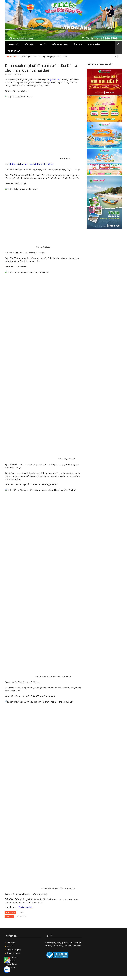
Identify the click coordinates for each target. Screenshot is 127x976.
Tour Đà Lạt (14, 51)
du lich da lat (22, 916)
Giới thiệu (29, 44)
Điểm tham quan (60, 44)
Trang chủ (13, 44)
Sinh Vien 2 (9, 74)
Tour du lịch (12, 964)
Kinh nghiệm (94, 44)
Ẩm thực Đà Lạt (13, 953)
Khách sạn (11, 960)
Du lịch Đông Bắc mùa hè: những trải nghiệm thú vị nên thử (42, 56)
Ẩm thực (78, 44)
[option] (69, 56)
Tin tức (43, 44)
